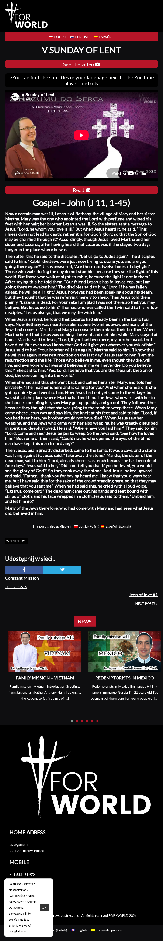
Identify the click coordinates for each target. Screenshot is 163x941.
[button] (71, 721)
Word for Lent (16, 541)
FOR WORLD (118, 915)
